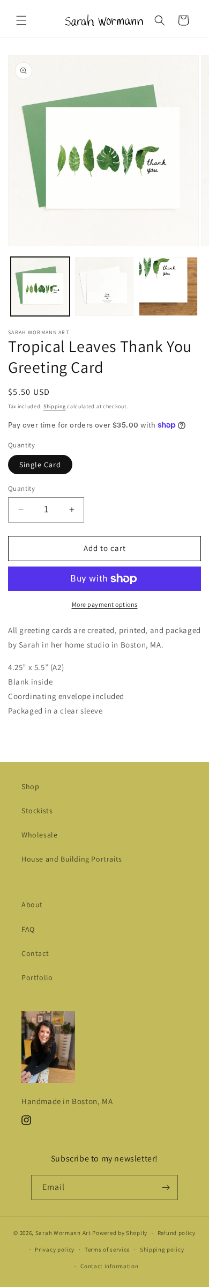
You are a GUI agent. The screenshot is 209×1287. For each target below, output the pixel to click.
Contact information (109, 1266)
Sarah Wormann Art (63, 1233)
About (32, 904)
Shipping (54, 406)
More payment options (105, 604)
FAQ (28, 929)
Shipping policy (162, 1249)
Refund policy (177, 1233)
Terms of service (107, 1249)
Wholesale (39, 835)
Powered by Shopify (119, 1233)
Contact (35, 953)
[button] (21, 20)
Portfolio (37, 977)
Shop (30, 786)
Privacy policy (54, 1249)
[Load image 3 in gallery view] (168, 286)
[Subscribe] (165, 1187)
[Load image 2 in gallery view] (104, 286)
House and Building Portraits (71, 859)
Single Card (40, 464)
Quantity (21, 488)
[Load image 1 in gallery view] (40, 286)
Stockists (37, 810)
